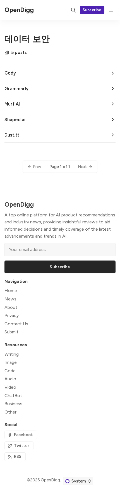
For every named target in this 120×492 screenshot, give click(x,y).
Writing (11, 354)
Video (10, 387)
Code (10, 370)
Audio (10, 378)
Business (13, 403)
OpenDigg (50, 480)
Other (10, 412)
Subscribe (92, 10)
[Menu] (111, 10)
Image (10, 362)
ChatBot (13, 395)
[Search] (73, 10)
